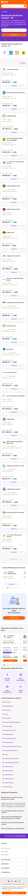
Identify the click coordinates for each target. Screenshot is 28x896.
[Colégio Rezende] (17, 53)
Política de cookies (6, 889)
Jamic (6, 754)
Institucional (4, 864)
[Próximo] (21, 559)
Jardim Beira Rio (8, 770)
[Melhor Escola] (4, 2)
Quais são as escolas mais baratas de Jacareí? (12, 823)
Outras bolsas (5, 868)
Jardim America (8, 766)
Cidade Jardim (8, 726)
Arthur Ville (7, 702)
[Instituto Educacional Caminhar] (11, 53)
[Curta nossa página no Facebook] (9, 881)
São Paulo (5, 11)
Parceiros (4, 843)
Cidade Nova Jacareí (10, 730)
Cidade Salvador (8, 734)
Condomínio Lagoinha (10, 738)
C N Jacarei (7, 710)
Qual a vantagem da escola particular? (12, 828)
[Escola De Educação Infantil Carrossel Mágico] (23, 53)
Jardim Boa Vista (9, 778)
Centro (6, 714)
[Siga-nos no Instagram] (12, 881)
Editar (14, 647)
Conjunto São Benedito (10, 750)
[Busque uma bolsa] (25, 6)
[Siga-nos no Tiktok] (19, 881)
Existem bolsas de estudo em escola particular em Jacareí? (12, 798)
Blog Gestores (4, 851)
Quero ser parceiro (5, 848)
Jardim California (9, 782)
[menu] (25, 2)
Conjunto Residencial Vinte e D (12, 746)
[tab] (7, 587)
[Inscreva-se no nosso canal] (16, 881)
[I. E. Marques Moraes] (4, 53)
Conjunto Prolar (8, 742)
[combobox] (14, 30)
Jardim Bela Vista (9, 774)
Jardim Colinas (8, 786)
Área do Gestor (4, 854)
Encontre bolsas (6, 860)
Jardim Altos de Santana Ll (11, 762)
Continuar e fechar (14, 893)
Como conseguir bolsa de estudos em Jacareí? (12, 811)
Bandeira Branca (8, 706)
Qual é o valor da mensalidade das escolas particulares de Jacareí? (11, 817)
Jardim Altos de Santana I (11, 758)
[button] (2, 665)
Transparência (5, 872)
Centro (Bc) (7, 718)
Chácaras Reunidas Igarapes (12, 722)
